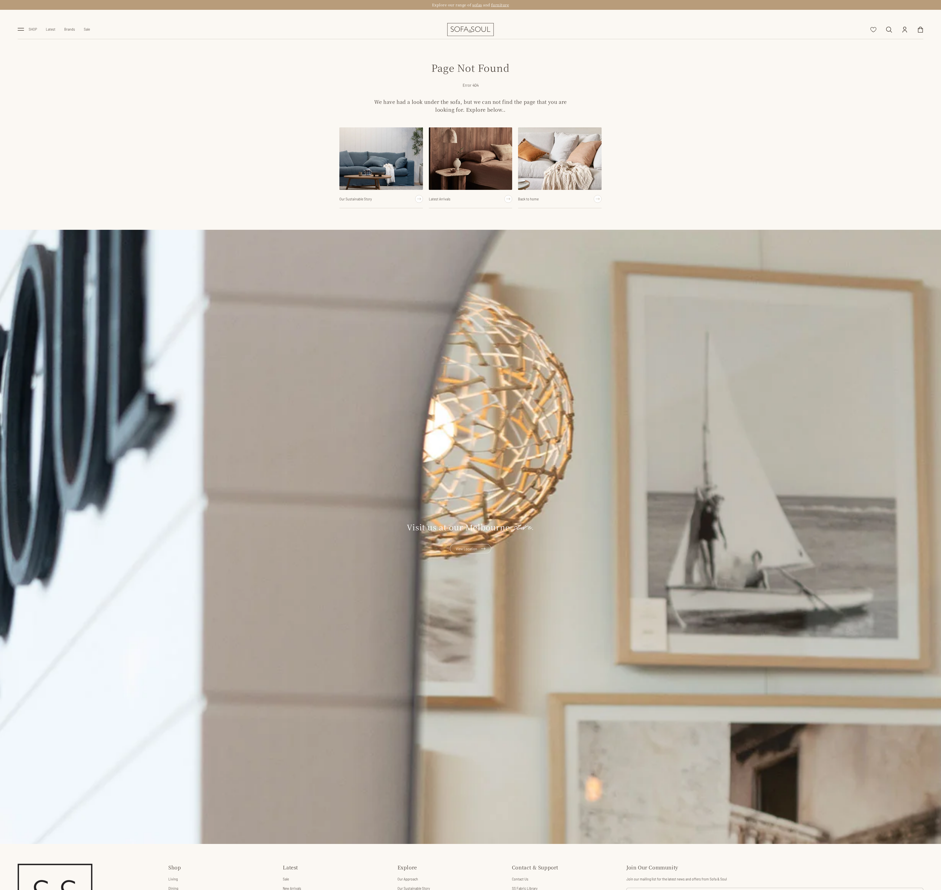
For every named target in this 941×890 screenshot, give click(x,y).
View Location (466, 548)
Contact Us (520, 879)
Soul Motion (480, 4)
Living (173, 879)
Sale (286, 879)
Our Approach (407, 879)
